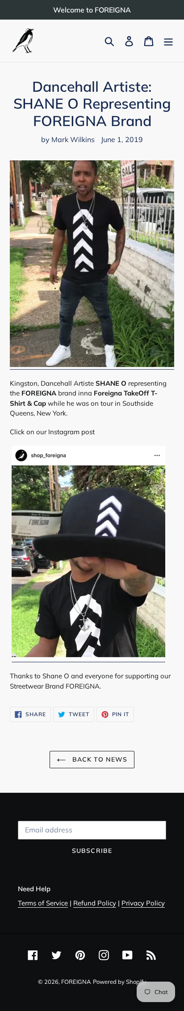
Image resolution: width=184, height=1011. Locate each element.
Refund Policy (94, 903)
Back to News (99, 759)
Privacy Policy (143, 903)
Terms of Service (43, 903)
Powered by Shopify (119, 981)
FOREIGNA (76, 981)
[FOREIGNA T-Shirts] (92, 365)
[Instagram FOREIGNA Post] (88, 657)
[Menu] (168, 41)
